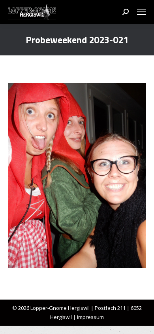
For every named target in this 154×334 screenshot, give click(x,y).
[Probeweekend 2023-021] (77, 175)
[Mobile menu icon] (141, 12)
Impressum (90, 317)
